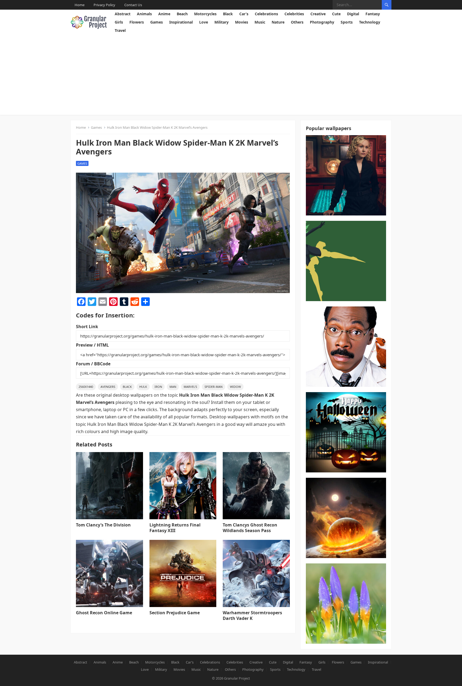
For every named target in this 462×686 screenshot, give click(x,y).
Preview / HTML (92, 345)
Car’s (243, 13)
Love (203, 22)
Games (156, 22)
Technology (369, 22)
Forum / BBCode (93, 364)
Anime (164, 13)
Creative (318, 13)
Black (228, 13)
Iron (158, 387)
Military (221, 22)
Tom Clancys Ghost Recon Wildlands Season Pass (250, 527)
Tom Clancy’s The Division (103, 525)
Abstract (122, 13)
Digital (353, 13)
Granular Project (237, 678)
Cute (336, 13)
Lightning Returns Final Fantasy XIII (175, 527)
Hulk (143, 387)
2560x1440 (86, 387)
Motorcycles (205, 13)
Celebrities (294, 13)
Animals (144, 13)
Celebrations (266, 13)
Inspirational (181, 22)
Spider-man (213, 387)
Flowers (136, 22)
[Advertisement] (231, 74)
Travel (120, 30)
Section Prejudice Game (174, 613)
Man (173, 387)
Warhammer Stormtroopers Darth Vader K (252, 615)
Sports (347, 22)
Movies (241, 22)
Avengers (108, 387)
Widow (235, 387)
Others (297, 22)
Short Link (87, 326)
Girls (119, 22)
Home (79, 4)
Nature (278, 22)
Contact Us (133, 4)
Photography (322, 22)
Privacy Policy (104, 4)
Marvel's (190, 387)
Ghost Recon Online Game (104, 613)
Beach (182, 13)
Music (260, 22)
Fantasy (372, 13)
